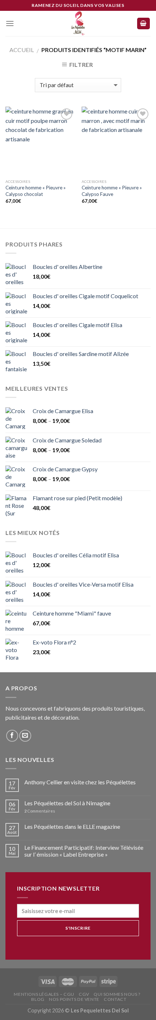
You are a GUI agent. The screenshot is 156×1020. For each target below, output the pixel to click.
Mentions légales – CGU (44, 994)
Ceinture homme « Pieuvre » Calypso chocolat (35, 191)
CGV (84, 994)
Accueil (21, 49)
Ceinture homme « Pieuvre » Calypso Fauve (112, 191)
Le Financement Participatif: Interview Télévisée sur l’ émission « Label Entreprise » (83, 851)
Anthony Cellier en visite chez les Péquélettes (80, 782)
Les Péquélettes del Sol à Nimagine (67, 803)
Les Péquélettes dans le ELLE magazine (72, 826)
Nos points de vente (74, 999)
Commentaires (39, 811)
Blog (37, 999)
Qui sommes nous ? (117, 994)
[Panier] (143, 24)
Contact (115, 999)
